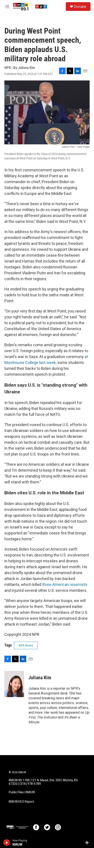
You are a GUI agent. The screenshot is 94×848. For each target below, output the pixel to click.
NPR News (26, 645)
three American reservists (64, 584)
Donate (80, 7)
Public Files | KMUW (22, 792)
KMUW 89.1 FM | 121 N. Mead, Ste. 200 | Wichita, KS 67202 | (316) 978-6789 (43, 782)
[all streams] (88, 842)
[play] (6, 842)
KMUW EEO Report (21, 801)
